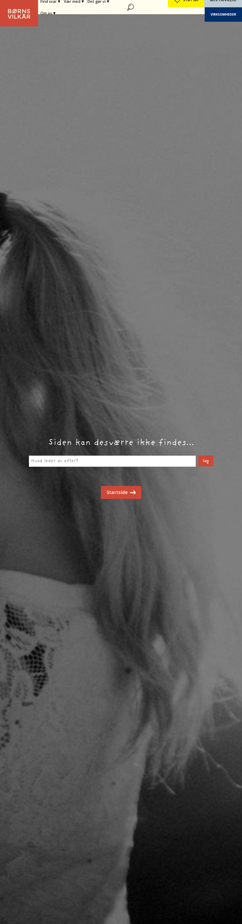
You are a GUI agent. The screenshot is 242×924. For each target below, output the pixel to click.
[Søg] (130, 7)
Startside (117, 492)
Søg (206, 461)
